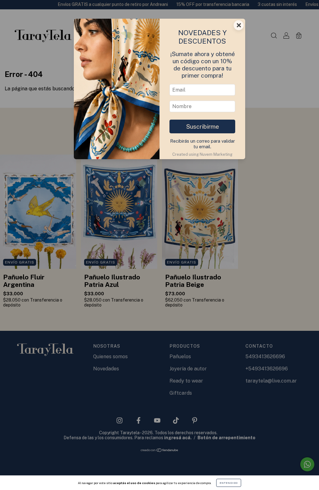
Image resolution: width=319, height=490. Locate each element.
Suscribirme (202, 126)
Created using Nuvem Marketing (202, 154)
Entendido (229, 482)
